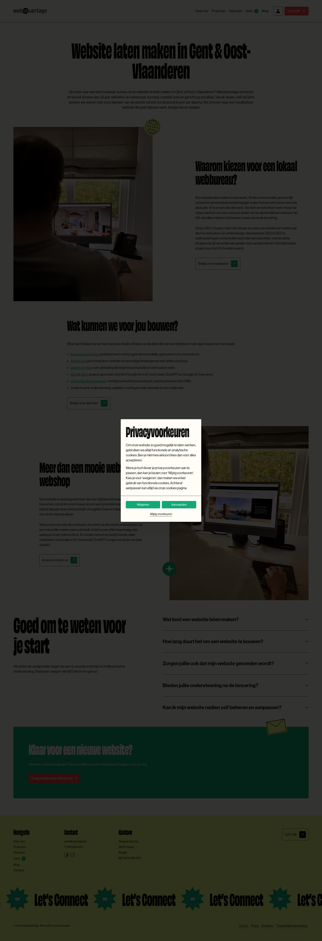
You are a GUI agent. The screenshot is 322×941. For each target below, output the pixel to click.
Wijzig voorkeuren (161, 514)
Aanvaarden (179, 504)
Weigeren (143, 504)
